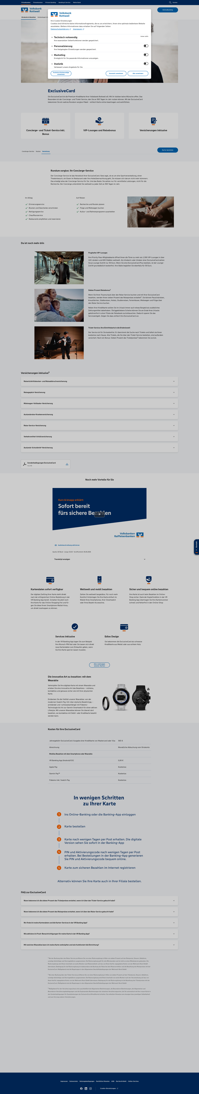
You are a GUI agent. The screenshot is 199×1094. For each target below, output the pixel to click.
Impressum (77, 29)
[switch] (146, 45)
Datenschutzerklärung (60, 29)
